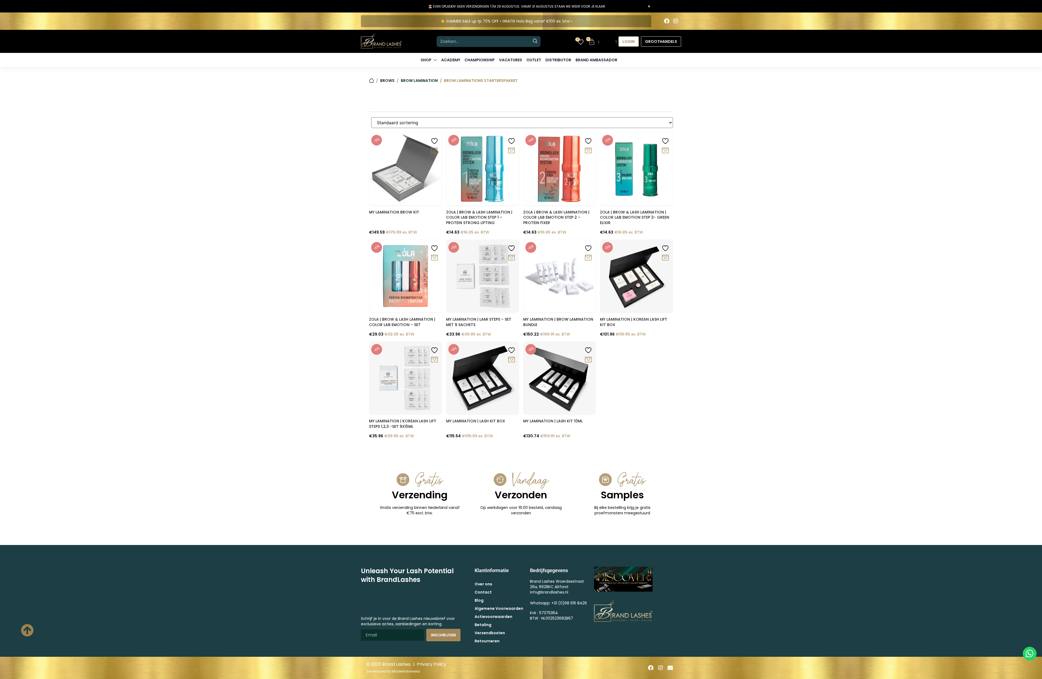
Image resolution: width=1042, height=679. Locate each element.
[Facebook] (667, 21)
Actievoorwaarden (493, 616)
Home (371, 80)
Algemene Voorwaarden (499, 608)
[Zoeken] (535, 41)
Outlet (533, 60)
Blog (479, 600)
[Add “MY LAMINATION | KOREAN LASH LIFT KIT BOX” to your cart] (665, 258)
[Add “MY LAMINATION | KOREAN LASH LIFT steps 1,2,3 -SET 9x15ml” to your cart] (434, 360)
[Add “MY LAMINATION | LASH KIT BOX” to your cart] (511, 360)
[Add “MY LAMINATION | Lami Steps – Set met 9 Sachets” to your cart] (511, 258)
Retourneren (487, 641)
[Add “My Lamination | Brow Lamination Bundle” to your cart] (588, 258)
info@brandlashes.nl (549, 592)
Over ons (483, 584)
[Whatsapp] (1030, 654)
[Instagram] (675, 21)
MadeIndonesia (406, 671)
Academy (450, 60)
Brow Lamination (419, 80)
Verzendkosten (490, 633)
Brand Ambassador (596, 60)
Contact (483, 592)
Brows (387, 80)
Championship (480, 60)
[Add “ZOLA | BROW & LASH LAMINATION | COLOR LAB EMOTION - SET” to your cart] (434, 258)
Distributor (558, 60)
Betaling (483, 624)
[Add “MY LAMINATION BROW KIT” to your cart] (434, 150)
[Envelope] (670, 668)
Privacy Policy (431, 664)
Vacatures (510, 60)
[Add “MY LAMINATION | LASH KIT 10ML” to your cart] (588, 360)
